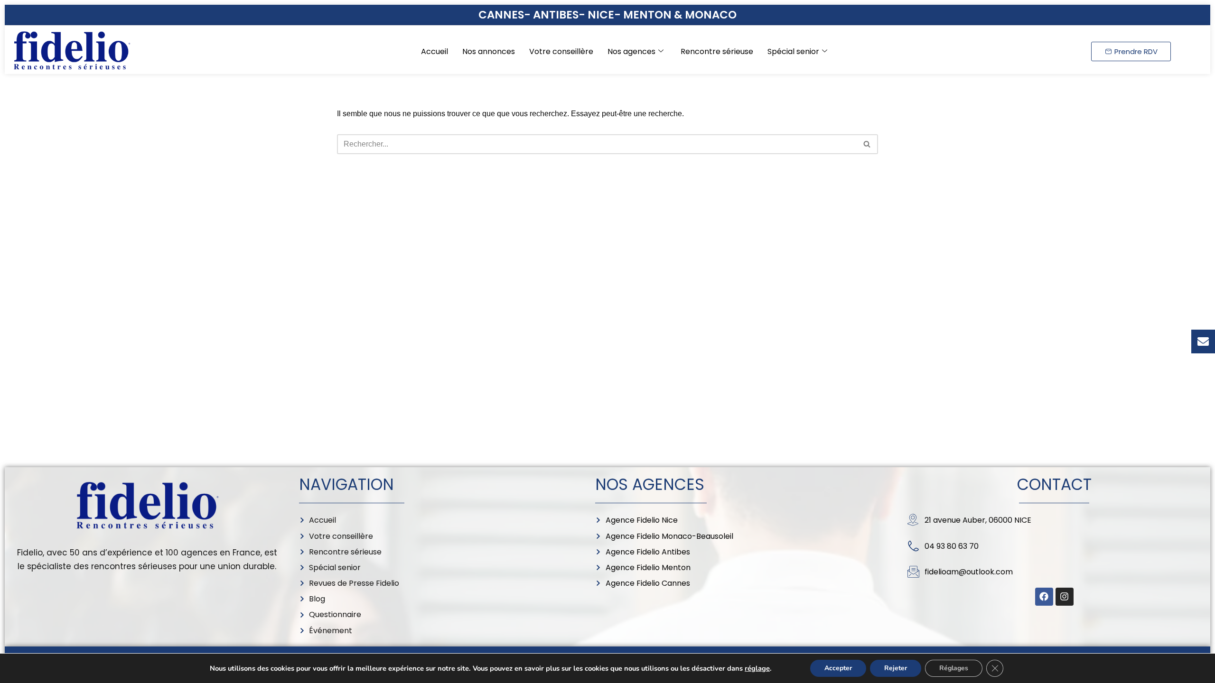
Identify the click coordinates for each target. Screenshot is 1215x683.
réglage (757, 668)
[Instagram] (1065, 597)
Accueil (434, 51)
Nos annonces (488, 51)
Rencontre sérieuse (717, 51)
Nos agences (631, 51)
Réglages (953, 668)
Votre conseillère (561, 51)
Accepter (838, 668)
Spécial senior (793, 51)
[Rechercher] (867, 144)
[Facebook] (1044, 597)
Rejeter (895, 668)
